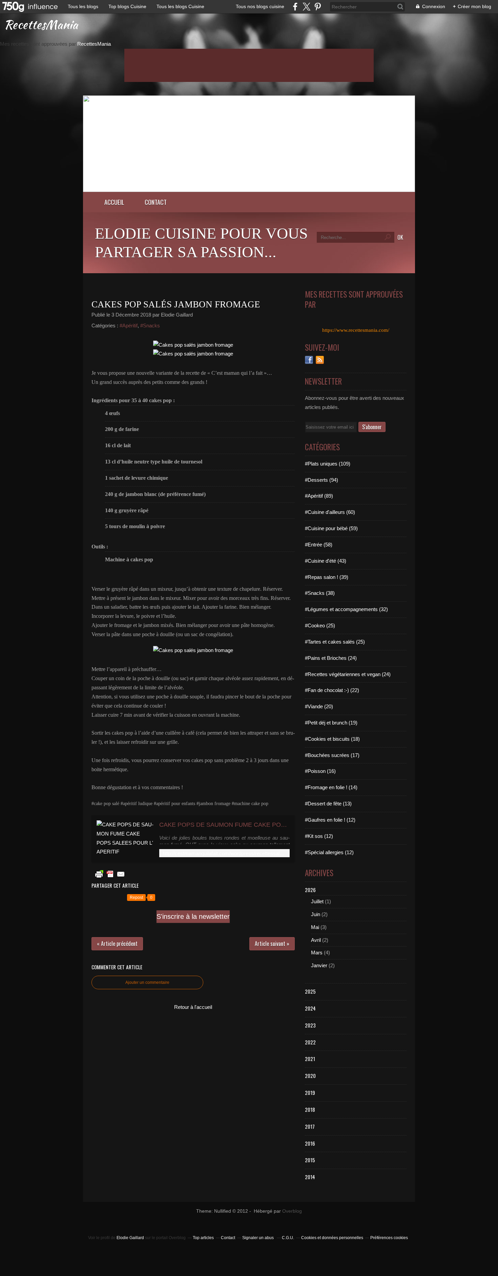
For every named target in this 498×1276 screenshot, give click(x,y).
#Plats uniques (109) (327, 464)
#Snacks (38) (320, 593)
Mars (317, 952)
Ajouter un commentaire (147, 982)
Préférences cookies (389, 1237)
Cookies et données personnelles (332, 1237)
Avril (316, 940)
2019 (310, 1092)
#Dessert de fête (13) (328, 803)
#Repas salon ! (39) (326, 577)
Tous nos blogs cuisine (260, 6)
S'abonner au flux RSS (320, 360)
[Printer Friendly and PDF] (110, 877)
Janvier (319, 965)
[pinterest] (317, 6)
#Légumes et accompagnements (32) (346, 609)
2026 (310, 889)
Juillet (317, 901)
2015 (310, 1160)
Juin (315, 914)
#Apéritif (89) (319, 496)
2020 (310, 1075)
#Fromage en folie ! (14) (331, 787)
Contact (156, 202)
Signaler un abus (258, 1237)
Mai (315, 927)
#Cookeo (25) (320, 625)
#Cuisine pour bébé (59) (331, 528)
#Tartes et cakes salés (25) (335, 642)
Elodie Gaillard (130, 1237)
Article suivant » (272, 943)
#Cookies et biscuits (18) (332, 739)
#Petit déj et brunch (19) (331, 723)
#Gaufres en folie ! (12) (330, 820)
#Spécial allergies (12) (329, 852)
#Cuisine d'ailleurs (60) (330, 512)
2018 (310, 1109)
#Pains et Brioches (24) (331, 658)
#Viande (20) (319, 706)
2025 (310, 991)
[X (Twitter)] (306, 6)
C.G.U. (288, 1237)
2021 (310, 1058)
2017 (310, 1126)
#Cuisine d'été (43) (325, 561)
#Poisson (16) (320, 771)
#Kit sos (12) (319, 836)
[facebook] (295, 6)
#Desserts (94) (321, 480)
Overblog (292, 1211)
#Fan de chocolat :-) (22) (332, 690)
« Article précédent (117, 943)
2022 (310, 1042)
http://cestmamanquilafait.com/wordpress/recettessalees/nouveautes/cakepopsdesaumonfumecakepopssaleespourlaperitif (224, 853)
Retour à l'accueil (193, 1007)
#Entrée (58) (318, 544)
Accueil (114, 202)
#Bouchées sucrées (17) (332, 755)
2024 (310, 1008)
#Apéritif (129, 325)
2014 (310, 1177)
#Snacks (150, 325)
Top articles (203, 1237)
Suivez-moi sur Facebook (309, 360)
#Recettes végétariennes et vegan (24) (348, 674)
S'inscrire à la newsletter (193, 916)
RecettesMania (94, 44)
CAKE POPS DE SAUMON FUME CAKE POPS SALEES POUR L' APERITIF (224, 824)
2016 (310, 1143)
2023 (310, 1025)
